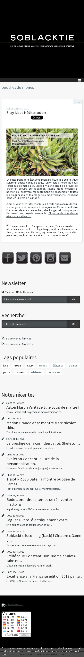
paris (6, 372)
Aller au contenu (10, 3)
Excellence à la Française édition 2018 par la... (44, 576)
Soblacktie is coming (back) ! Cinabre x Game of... (43, 538)
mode (54, 229)
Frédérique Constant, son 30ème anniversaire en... (41, 558)
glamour (74, 365)
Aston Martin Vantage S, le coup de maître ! (42, 407)
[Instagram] (50, 258)
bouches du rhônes (33, 235)
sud (27, 232)
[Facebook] (8, 258)
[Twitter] (22, 258)
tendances (19, 232)
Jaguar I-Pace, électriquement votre (37, 519)
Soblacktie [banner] (42, 39)
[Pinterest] (36, 258)
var (20, 235)
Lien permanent (18, 226)
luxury (30, 365)
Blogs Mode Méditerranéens (26, 112)
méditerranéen (65, 229)
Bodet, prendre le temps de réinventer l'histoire (39, 502)
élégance (58, 365)
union (68, 232)
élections (35, 232)
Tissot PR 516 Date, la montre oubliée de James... (40, 481)
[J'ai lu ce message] (80, 648)
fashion (20, 372)
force (60, 232)
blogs (46, 229)
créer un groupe (16, 188)
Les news (49, 226)
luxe (5, 365)
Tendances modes (22, 229)
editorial (36, 372)
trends (43, 365)
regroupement (49, 232)
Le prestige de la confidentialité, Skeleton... (43, 443)
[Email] (65, 258)
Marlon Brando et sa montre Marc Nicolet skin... (41, 425)
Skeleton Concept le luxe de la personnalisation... (32, 461)
